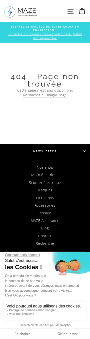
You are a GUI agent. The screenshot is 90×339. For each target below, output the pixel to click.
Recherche (45, 243)
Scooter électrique (45, 182)
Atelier (45, 213)
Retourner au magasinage (45, 95)
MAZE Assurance (45, 220)
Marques (45, 190)
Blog (45, 228)
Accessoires (45, 205)
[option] (45, 32)
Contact (45, 235)
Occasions (45, 197)
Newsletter (45, 151)
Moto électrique (45, 174)
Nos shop (45, 167)
